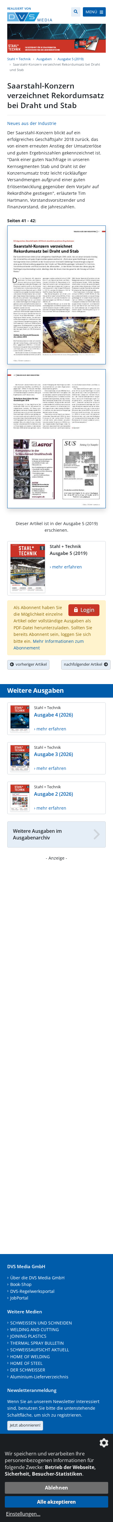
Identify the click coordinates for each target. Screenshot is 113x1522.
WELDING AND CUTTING (34, 1329)
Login (86, 609)
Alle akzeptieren (56, 1502)
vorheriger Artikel (30, 664)
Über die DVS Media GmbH (37, 1278)
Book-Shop (21, 1284)
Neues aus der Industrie (31, 123)
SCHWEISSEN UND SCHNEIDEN (41, 1323)
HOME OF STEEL (26, 1363)
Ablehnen (56, 1487)
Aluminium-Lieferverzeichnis (39, 1377)
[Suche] (75, 12)
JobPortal (19, 1298)
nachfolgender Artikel (84, 664)
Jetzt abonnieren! (25, 1425)
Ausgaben (44, 59)
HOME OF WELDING (30, 1356)
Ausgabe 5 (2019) (70, 59)
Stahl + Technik (19, 59)
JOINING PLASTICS (28, 1336)
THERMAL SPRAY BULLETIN (37, 1343)
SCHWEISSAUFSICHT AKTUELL (39, 1349)
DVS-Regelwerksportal (32, 1291)
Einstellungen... (23, 1514)
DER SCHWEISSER (27, 1370)
